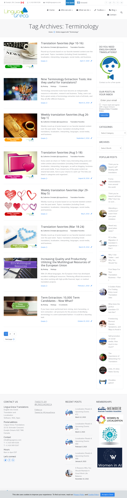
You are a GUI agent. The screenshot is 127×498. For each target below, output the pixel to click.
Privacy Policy (104, 109)
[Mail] (121, 2)
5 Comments (63, 305)
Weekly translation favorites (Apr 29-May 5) (64, 191)
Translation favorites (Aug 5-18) (61, 152)
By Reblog (44, 86)
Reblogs (53, 86)
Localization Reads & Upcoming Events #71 (83, 411)
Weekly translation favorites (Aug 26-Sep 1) (65, 116)
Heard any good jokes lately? (112, 228)
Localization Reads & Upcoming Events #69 (83, 441)
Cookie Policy (93, 495)
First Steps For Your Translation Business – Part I (114, 274)
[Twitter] (110, 2)
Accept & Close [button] (107, 495)
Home (51, 32)
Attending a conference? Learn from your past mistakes (113, 213)
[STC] (109, 457)
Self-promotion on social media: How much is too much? (114, 341)
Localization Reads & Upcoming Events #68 (83, 456)
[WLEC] (109, 419)
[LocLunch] (109, 435)
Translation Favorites (77, 47)
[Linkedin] (117, 2)
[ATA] (109, 409)
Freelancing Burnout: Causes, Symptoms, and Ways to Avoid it (114, 324)
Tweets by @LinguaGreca (43, 403)
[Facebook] (106, 2)
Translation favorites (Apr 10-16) (62, 43)
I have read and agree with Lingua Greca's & (109, 108)
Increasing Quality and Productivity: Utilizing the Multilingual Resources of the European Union (65, 262)
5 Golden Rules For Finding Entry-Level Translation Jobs (114, 292)
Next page (8, 339)
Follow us (38, 410)
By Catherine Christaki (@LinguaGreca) (54, 47)
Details (43, 61)
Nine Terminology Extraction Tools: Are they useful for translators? (66, 80)
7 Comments (63, 86)
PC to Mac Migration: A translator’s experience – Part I (113, 242)
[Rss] (114, 2)
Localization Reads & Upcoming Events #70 (83, 426)
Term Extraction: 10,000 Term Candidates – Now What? (60, 299)
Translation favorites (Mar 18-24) (62, 226)
